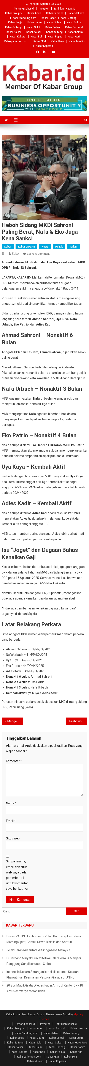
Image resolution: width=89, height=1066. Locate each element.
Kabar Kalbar (13, 32)
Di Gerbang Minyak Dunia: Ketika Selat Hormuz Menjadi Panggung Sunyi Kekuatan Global (43, 961)
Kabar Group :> (13, 13)
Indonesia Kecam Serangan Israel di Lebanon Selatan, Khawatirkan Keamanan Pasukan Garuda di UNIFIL (42, 974)
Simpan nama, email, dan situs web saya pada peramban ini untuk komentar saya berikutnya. (17, 875)
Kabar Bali (37, 36)
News (45, 246)
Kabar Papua (55, 36)
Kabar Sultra (74, 22)
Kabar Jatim (34, 22)
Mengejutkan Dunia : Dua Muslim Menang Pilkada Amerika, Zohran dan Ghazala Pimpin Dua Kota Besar (15, 721)
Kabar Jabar (48, 17)
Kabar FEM (39, 41)
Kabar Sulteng (13, 27)
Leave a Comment (38, 253)
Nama (11, 803)
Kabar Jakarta (76, 13)
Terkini (73, 246)
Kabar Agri (74, 36)
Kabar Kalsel (33, 32)
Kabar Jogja (15, 22)
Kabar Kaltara (17, 36)
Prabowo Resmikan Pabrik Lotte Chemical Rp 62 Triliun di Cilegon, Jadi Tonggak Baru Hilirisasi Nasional (78, 721)
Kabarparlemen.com (16, 41)
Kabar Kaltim (75, 32)
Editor (16, 253)
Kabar (7, 246)
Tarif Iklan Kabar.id (64, 8)
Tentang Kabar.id (24, 8)
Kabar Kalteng (54, 32)
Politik (59, 246)
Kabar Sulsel (54, 22)
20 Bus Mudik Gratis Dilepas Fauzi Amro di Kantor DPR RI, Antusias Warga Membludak (44, 988)
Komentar (14, 761)
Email (11, 821)
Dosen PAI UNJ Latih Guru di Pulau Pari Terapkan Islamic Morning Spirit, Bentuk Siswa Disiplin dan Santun (44, 939)
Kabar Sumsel (54, 13)
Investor (44, 8)
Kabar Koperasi (45, 45)
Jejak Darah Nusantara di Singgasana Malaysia (38, 950)
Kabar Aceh (34, 13)
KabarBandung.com (24, 17)
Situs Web (13, 838)
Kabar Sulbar (52, 27)
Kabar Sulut (33, 27)
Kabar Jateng (68, 17)
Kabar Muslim (77, 41)
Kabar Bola (57, 41)
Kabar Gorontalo (74, 27)
